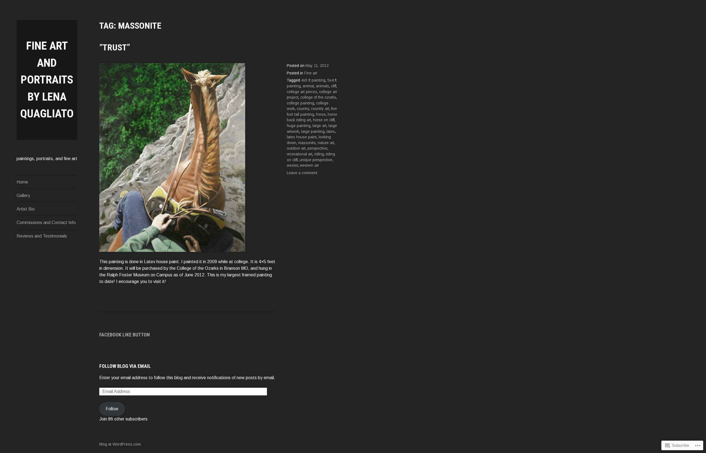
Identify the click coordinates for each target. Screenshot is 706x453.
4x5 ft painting (313, 80)
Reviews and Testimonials (42, 236)
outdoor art (296, 148)
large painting (313, 132)
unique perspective (315, 160)
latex (331, 132)
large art (319, 126)
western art (309, 165)
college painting (300, 103)
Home (22, 182)
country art (320, 109)
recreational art (299, 154)
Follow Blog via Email (125, 366)
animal (308, 86)
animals (322, 86)
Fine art (310, 73)
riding (319, 154)
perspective (317, 148)
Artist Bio (26, 209)
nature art (326, 143)
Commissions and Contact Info (46, 222)
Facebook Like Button (124, 335)
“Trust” (114, 47)
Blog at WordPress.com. (120, 444)
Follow (112, 408)
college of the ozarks (318, 97)
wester (292, 165)
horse (321, 114)
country (303, 109)
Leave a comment (302, 173)
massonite (307, 143)
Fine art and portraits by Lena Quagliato (47, 79)
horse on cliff (324, 120)
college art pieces (302, 92)
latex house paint (302, 137)
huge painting (299, 126)
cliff (333, 86)
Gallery (23, 195)
